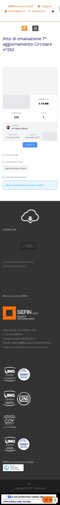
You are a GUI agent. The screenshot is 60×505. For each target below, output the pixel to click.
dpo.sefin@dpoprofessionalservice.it (29, 347)
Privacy (6, 261)
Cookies (28, 261)
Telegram (46, 6)
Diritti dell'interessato (14, 266)
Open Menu (35, 28)
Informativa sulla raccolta (17, 501)
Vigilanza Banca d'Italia (15, 168)
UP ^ (30, 484)
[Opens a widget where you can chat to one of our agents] (49, 500)
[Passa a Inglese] (53, 11)
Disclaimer (16, 261)
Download (30, 144)
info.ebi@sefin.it (16, 11)
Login (29, 245)
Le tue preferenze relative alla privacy (31, 496)
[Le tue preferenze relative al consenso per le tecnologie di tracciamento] (55, 500)
